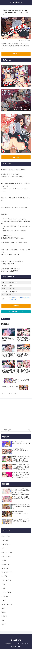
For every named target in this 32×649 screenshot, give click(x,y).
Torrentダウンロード (17, 311)
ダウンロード (16, 53)
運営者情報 (8, 643)
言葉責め (22, 298)
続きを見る (16, 157)
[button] (29, 430)
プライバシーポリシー (23, 643)
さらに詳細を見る (16, 305)
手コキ (18, 298)
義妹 (10, 298)
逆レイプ (14, 299)
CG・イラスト (6, 318)
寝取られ (14, 298)
